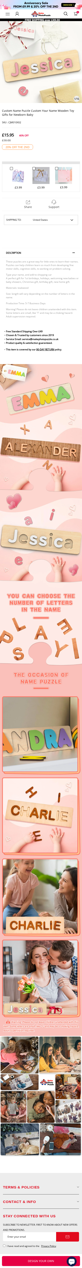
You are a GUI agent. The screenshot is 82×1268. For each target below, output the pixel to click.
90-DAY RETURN (45, 349)
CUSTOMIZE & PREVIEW (41, 1261)
